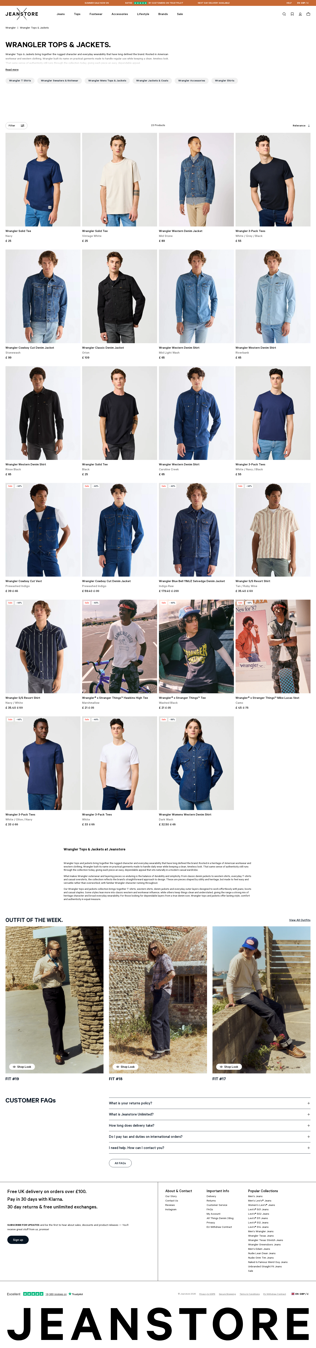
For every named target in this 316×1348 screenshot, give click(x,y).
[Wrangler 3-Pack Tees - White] (119, 763)
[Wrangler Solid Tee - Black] (119, 413)
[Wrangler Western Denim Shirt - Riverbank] (273, 296)
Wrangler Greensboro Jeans (264, 1245)
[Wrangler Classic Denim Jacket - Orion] (119, 296)
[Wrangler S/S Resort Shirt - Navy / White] (42, 646)
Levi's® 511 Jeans (258, 1218)
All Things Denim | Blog (220, 1218)
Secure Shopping (227, 1294)
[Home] (21, 14)
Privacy (211, 1223)
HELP (289, 3)
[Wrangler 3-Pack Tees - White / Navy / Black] (273, 413)
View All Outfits (300, 920)
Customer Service (217, 1205)
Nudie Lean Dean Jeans (262, 1253)
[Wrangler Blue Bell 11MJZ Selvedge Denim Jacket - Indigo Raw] (196, 530)
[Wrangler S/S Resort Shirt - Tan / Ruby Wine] (273, 530)
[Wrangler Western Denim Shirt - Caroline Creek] (196, 413)
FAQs (210, 1209)
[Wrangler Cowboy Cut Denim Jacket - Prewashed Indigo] (119, 530)
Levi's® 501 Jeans (258, 1209)
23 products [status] (158, 125)
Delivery (211, 1196)
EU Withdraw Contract (219, 1227)
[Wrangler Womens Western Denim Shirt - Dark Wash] (196, 763)
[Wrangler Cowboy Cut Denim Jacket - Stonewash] (42, 296)
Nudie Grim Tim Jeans (261, 1258)
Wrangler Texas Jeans (261, 1236)
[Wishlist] (292, 14)
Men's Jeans (255, 1196)
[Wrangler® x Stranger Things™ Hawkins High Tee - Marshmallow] (119, 646)
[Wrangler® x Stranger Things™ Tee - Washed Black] (196, 646)
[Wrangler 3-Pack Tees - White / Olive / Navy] (42, 763)
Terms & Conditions (250, 1294)
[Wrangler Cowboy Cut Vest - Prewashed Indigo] (42, 530)
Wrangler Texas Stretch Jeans (265, 1240)
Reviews (170, 1205)
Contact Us (171, 1201)
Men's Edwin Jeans (259, 1249)
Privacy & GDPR (207, 1294)
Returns (211, 1201)
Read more (11, 70)
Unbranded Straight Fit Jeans (265, 1266)
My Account (213, 1214)
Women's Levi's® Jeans (261, 1205)
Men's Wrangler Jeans (261, 1231)
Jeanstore (185, 1294)
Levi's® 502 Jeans (258, 1214)
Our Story (171, 1196)
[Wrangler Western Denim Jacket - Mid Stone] (196, 179)
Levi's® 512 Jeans (258, 1223)
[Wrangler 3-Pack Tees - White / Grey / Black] (273, 179)
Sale (250, 1271)
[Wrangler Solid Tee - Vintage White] (119, 179)
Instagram (170, 1209)
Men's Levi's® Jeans (259, 1201)
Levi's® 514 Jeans (258, 1227)
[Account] (300, 14)
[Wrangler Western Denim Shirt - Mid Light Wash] (196, 296)
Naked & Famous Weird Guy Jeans (268, 1262)
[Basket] (308, 14)
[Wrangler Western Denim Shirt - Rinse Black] (42, 413)
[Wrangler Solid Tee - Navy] (42, 179)
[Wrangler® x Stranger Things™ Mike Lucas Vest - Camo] (273, 646)
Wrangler (10, 28)
